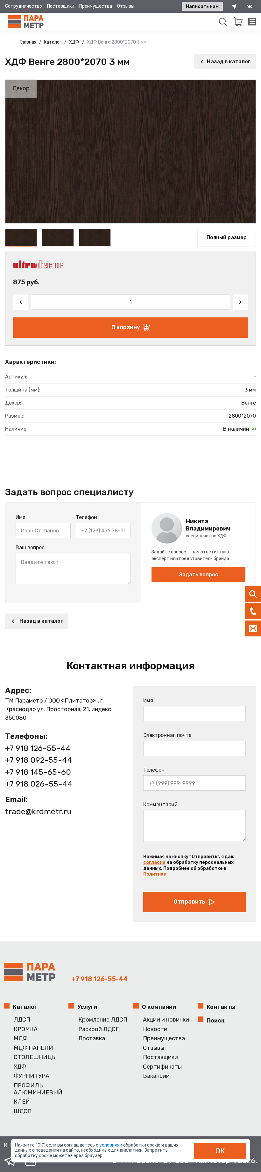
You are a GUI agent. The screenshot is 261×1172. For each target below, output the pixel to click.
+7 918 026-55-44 (39, 783)
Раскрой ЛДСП (99, 1029)
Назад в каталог (228, 62)
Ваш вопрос (30, 547)
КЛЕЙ (22, 1102)
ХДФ (20, 1067)
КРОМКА (26, 1029)
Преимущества (95, 6)
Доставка (91, 1038)
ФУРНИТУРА (31, 1076)
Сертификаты (162, 1067)
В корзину (125, 327)
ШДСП (23, 1111)
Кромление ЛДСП (102, 1019)
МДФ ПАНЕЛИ (33, 1048)
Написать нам (202, 6)
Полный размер (227, 237)
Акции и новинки (166, 1019)
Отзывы (125, 6)
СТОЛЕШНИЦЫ (35, 1057)
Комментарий (160, 804)
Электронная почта (167, 735)
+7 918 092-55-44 (38, 760)
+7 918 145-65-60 (38, 772)
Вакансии (156, 1076)
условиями (111, 1145)
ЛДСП (22, 1019)
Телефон (86, 517)
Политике (154, 874)
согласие (154, 862)
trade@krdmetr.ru (38, 811)
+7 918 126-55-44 (38, 748)
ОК (220, 1150)
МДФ (20, 1038)
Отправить (189, 901)
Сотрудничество (23, 6)
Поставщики (60, 6)
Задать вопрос (198, 575)
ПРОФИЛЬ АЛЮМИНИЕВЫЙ (38, 1089)
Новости (155, 1029)
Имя (20, 517)
